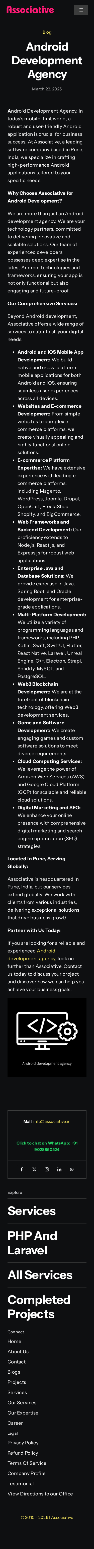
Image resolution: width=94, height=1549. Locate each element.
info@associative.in (51, 1121)
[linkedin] (60, 1169)
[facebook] (22, 1169)
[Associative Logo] (30, 8)
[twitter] (35, 1169)
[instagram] (47, 1169)
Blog (47, 32)
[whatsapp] (72, 1169)
